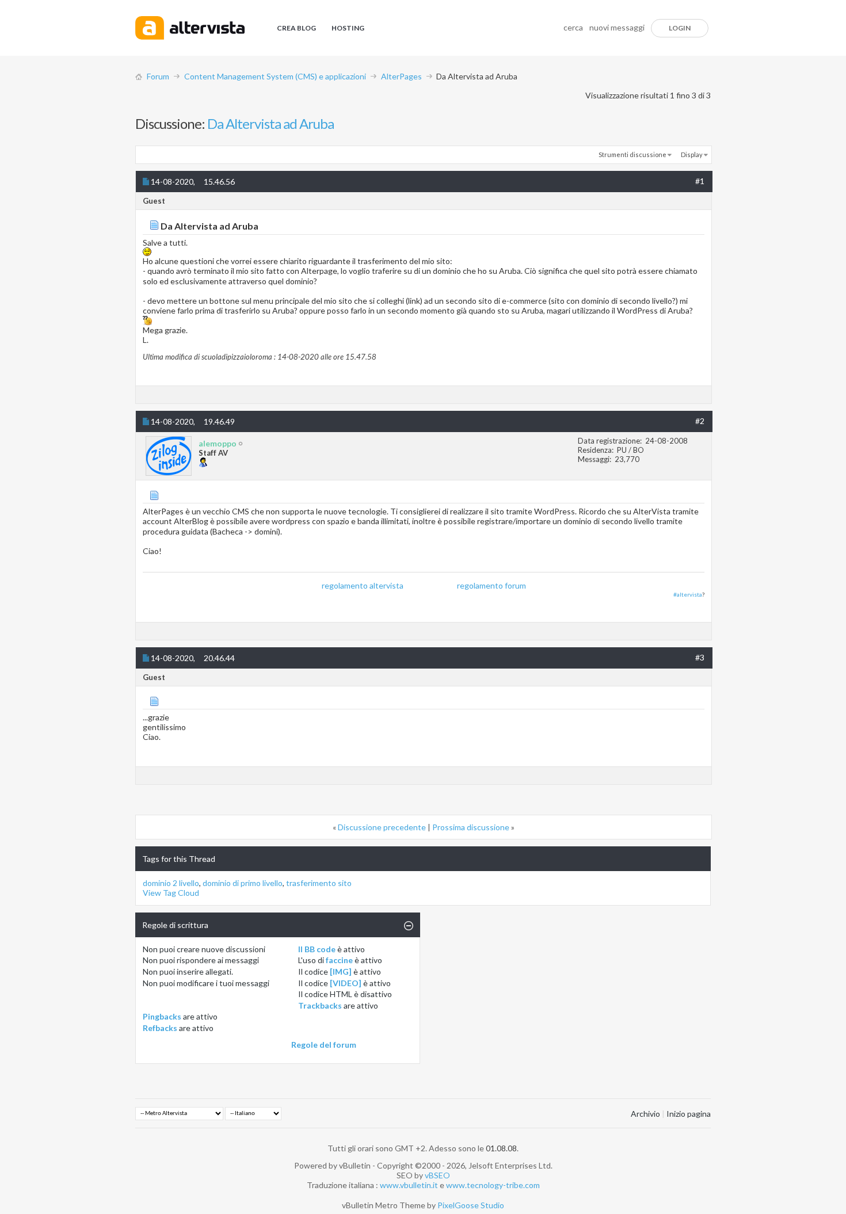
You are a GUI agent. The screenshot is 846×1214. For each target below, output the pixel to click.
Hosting (347, 28)
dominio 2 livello (171, 883)
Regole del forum (323, 1044)
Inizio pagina (688, 1113)
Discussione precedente (382, 827)
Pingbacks (162, 1016)
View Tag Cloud (171, 893)
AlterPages (401, 76)
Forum (158, 76)
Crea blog (296, 28)
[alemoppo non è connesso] (169, 456)
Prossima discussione (470, 827)
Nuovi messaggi (617, 27)
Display (692, 154)
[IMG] (341, 971)
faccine (339, 960)
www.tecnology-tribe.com (493, 1185)
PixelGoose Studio (470, 1205)
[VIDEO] (345, 983)
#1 (699, 181)
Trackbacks (320, 1005)
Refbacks (160, 1028)
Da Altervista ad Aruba (270, 123)
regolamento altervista (362, 585)
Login (680, 28)
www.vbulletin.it (409, 1185)
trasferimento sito (319, 883)
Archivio (645, 1113)
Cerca (573, 27)
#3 (699, 657)
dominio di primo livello (243, 883)
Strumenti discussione (632, 154)
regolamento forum (491, 585)
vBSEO (437, 1175)
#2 (699, 421)
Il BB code (317, 949)
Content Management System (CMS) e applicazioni (275, 76)
